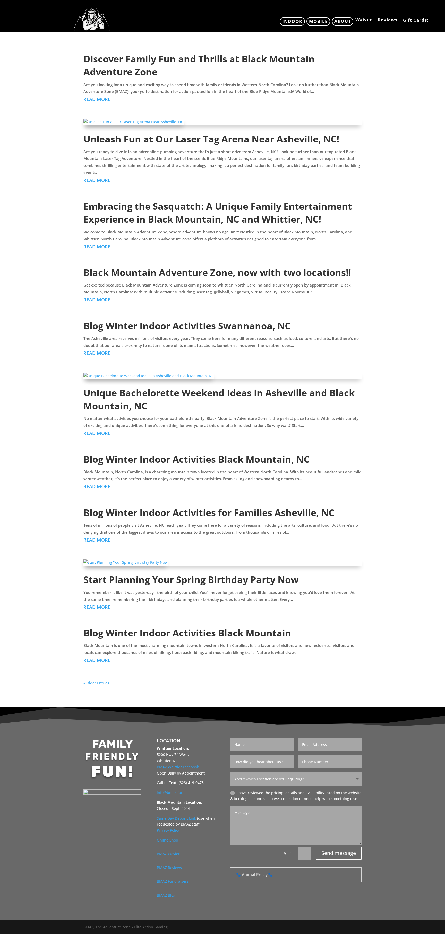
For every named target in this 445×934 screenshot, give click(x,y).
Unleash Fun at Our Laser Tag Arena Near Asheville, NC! (211, 139)
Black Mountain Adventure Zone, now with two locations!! (217, 272)
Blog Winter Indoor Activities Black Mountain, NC (196, 459)
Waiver (363, 20)
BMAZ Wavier (168, 853)
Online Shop (167, 840)
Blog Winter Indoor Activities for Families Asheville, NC (209, 512)
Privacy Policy (168, 830)
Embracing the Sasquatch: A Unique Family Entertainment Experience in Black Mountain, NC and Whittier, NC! (217, 212)
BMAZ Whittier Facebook (178, 766)
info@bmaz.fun (170, 792)
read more (96, 99)
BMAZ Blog (166, 895)
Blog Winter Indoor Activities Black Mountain (187, 633)
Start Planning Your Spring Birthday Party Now (191, 579)
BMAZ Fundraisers (173, 881)
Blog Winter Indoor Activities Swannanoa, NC (187, 325)
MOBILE (318, 21)
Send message (338, 852)
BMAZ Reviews (169, 867)
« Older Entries (96, 682)
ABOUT (342, 21)
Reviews (387, 20)
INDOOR (292, 21)
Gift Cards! (416, 20)
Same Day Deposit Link (176, 818)
